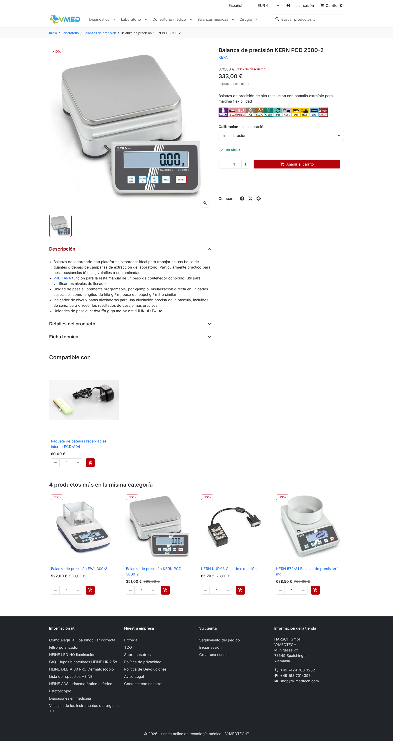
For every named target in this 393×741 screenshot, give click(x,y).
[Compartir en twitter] (250, 198)
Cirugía (245, 19)
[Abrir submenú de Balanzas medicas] (233, 19)
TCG (128, 647)
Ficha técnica (63, 336)
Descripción (62, 249)
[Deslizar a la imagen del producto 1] (60, 226)
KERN (223, 57)
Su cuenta (208, 628)
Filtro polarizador (64, 647)
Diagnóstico (99, 19)
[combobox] (308, 19)
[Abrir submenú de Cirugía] (256, 19)
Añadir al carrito (297, 164)
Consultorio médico (169, 19)
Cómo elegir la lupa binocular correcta (82, 640)
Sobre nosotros (137, 654)
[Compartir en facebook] (242, 198)
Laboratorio (131, 19)
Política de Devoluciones (145, 669)
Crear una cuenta (214, 654)
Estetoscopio (60, 691)
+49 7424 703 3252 (297, 670)
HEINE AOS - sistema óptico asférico (80, 683)
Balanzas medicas (212, 19)
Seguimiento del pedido (219, 640)
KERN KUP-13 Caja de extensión (229, 568)
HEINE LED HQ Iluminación (72, 654)
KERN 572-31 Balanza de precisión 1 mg (307, 571)
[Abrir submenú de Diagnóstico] (114, 19)
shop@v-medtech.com (299, 681)
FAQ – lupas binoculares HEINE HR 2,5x (83, 662)
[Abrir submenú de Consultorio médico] (191, 19)
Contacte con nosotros (143, 683)
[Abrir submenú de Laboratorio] (146, 19)
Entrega (130, 640)
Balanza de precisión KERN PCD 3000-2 (153, 571)
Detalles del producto (72, 324)
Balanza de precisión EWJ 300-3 (79, 568)
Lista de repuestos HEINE (71, 676)
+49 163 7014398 (295, 675)
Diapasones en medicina (70, 698)
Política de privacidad (142, 662)
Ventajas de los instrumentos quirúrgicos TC (83, 708)
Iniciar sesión (210, 647)
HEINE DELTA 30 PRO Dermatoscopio (81, 669)
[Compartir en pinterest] (258, 198)
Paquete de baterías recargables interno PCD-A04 (78, 444)
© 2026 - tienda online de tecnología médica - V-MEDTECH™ (196, 733)
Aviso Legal (134, 676)
